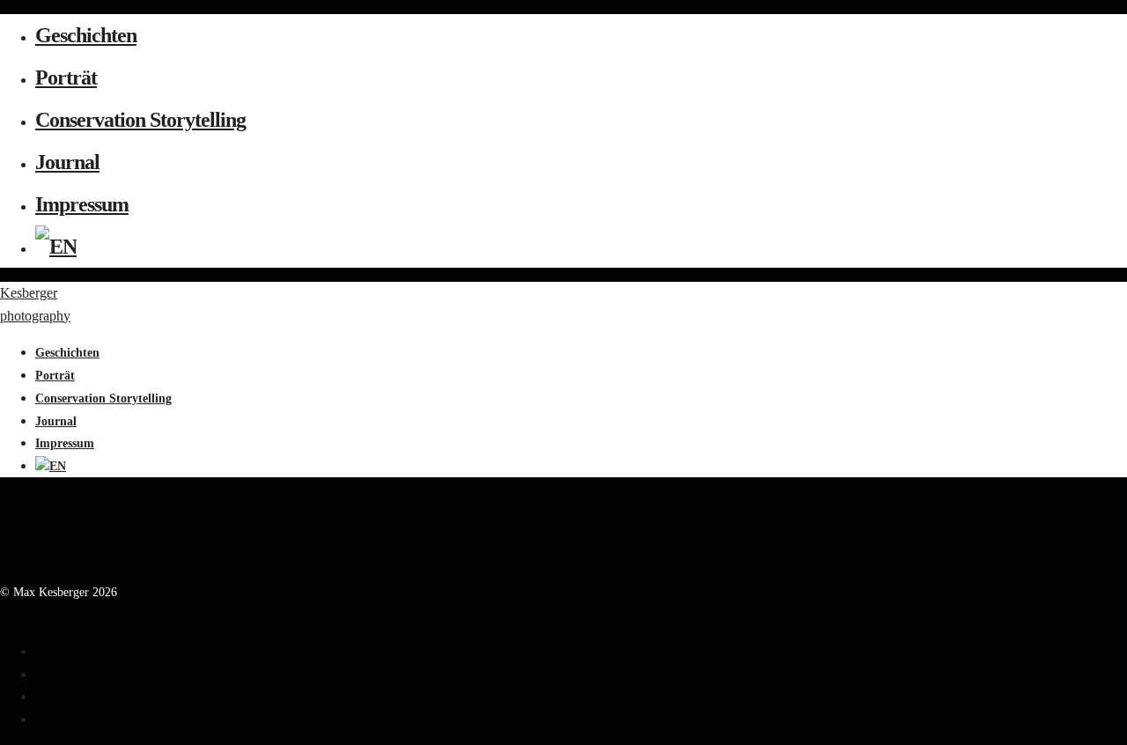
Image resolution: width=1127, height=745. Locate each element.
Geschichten (85, 35)
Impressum (82, 204)
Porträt (66, 77)
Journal (67, 162)
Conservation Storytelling (140, 119)
